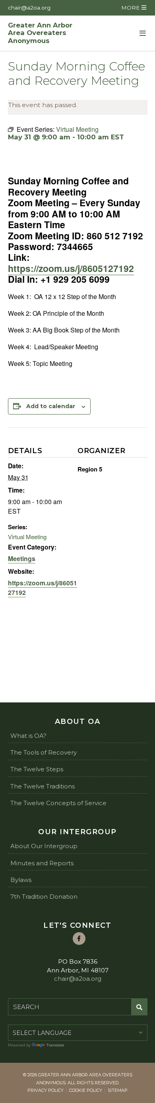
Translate (55, 1045)
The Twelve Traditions (42, 786)
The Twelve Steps (36, 769)
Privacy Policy (45, 1090)
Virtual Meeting (27, 536)
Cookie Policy (85, 1090)
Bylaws (20, 880)
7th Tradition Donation (44, 896)
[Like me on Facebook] (79, 938)
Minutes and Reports (42, 863)
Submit (139, 1007)
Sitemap (118, 1090)
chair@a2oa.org (29, 7)
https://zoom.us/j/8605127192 (71, 268)
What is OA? (28, 735)
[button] (133, 8)
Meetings (21, 558)
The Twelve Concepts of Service (58, 803)
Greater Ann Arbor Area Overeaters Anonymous (40, 33)
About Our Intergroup (44, 846)
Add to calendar (50, 406)
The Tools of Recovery (43, 752)
